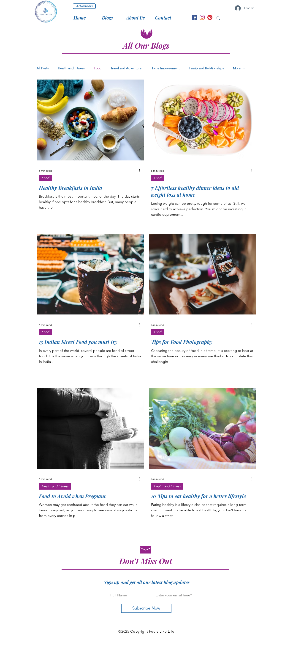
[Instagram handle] (202, 17)
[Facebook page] (194, 17)
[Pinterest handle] (209, 17)
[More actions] (141, 171)
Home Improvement (165, 68)
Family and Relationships (206, 68)
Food (97, 68)
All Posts (43, 68)
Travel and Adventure (126, 68)
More (237, 68)
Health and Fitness (71, 68)
